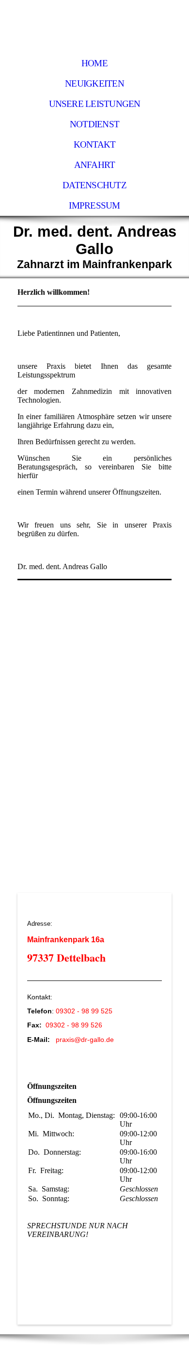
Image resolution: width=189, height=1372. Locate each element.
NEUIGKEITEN (94, 83)
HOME (94, 63)
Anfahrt (94, 165)
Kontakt (95, 144)
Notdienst (94, 124)
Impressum (94, 205)
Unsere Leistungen (95, 104)
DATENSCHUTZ (94, 185)
